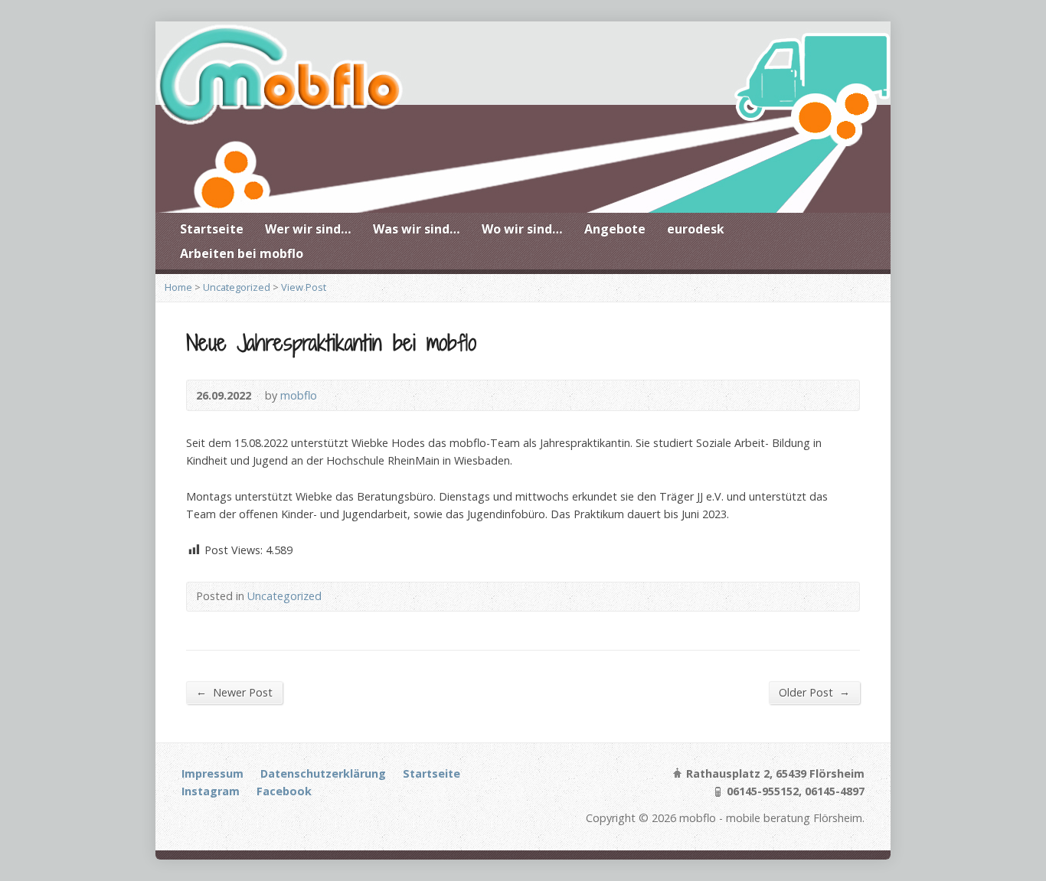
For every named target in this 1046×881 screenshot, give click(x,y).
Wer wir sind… (308, 228)
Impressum (212, 773)
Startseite (212, 228)
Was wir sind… (416, 228)
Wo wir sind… (522, 228)
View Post (303, 287)
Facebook (284, 791)
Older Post (814, 692)
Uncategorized (236, 287)
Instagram (210, 791)
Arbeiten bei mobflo (241, 253)
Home (178, 287)
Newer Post (234, 692)
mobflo (298, 395)
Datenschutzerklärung (323, 773)
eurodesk (695, 228)
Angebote (615, 228)
